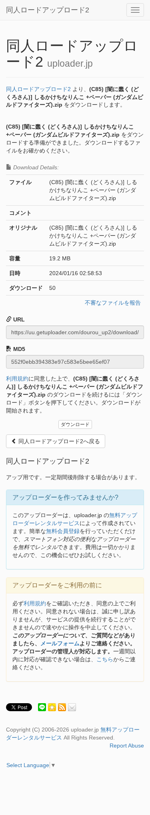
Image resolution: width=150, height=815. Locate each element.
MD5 (18, 349)
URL (18, 319)
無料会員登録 (63, 531)
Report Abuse (127, 745)
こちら (104, 659)
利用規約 (17, 378)
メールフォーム (60, 643)
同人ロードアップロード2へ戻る (58, 441)
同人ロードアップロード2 (47, 10)
